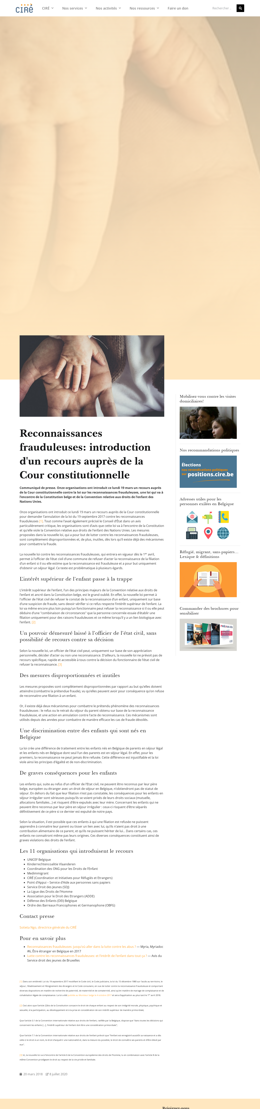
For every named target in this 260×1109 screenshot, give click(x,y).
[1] (41, 521)
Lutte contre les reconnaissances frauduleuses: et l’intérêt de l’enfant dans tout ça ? (87, 956)
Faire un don (178, 8)
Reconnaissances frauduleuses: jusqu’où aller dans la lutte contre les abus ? (81, 947)
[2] (33, 622)
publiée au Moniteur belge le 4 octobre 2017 (90, 995)
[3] (60, 664)
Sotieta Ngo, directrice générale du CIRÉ (48, 927)
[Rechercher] (240, 8)
